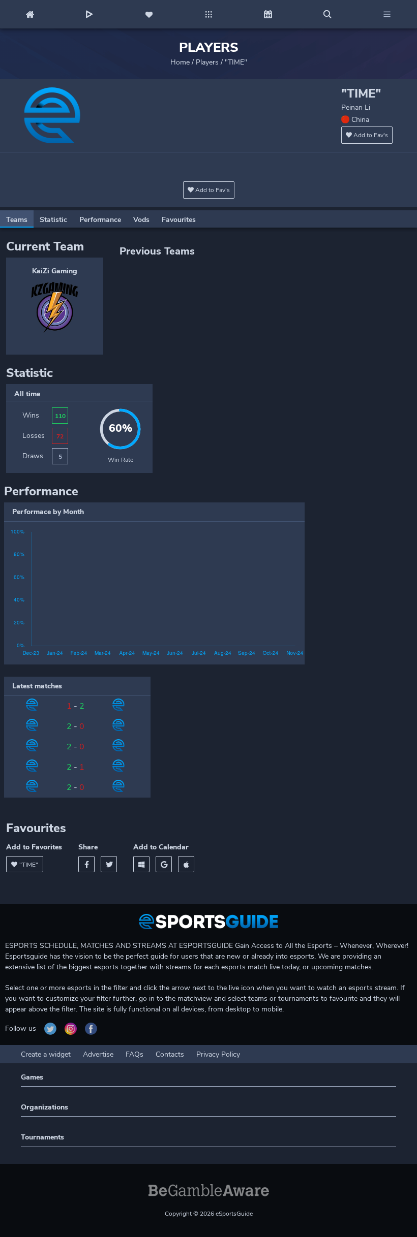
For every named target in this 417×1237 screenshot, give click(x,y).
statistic (53, 220)
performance (100, 220)
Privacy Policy (218, 1054)
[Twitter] (109, 864)
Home (180, 62)
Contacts (170, 1054)
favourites (179, 220)
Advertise (98, 1054)
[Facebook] (86, 864)
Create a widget (46, 1054)
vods (141, 220)
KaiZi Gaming (54, 271)
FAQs (134, 1054)
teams (16, 220)
